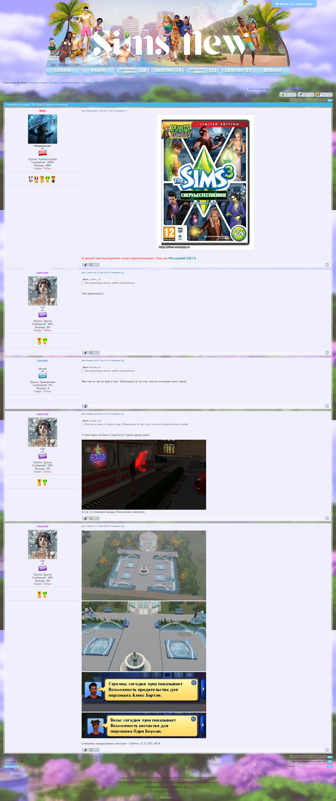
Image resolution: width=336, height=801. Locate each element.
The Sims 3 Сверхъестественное (71, 99)
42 (123, 360)
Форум (7, 99)
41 (123, 272)
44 (123, 526)
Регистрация (108, 82)
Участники (279, 89)
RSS (122, 82)
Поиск (317, 89)
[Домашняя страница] (93, 264)
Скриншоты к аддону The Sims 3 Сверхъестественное (124, 99)
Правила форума (299, 89)
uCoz (173, 797)
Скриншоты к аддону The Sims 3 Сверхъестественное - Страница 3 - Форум (64, 82)
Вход (117, 82)
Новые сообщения (258, 89)
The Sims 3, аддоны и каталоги (32, 99)
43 (123, 414)
